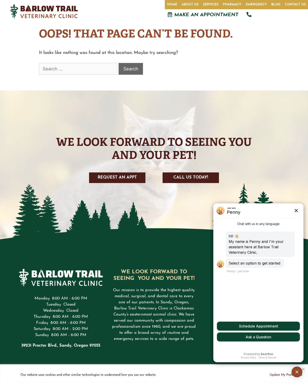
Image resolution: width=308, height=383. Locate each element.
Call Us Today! (190, 178)
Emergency (256, 4)
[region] (154, 373)
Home (172, 4)
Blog (275, 4)
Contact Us (295, 4)
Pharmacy (232, 4)
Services (210, 4)
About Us (190, 4)
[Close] (303, 368)
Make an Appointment (206, 15)
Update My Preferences (286, 375)
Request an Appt (117, 178)
